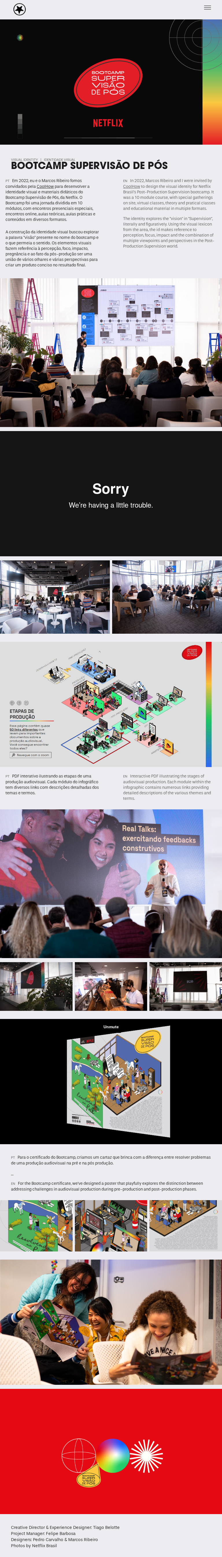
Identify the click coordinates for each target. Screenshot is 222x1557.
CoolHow (131, 186)
